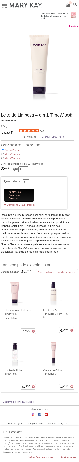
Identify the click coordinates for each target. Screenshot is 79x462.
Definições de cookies (40, 457)
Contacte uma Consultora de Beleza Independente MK (54, 15)
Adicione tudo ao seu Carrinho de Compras (57, 272)
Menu (4, 4)
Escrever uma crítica (53, 136)
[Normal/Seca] (39, 66)
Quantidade (12, 181)
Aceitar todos (68, 457)
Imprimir (73, 26)
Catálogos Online (34, 423)
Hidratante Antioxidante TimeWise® (18, 312)
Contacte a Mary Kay (57, 423)
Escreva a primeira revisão (18, 401)
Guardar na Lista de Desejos (21, 205)
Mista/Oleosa (12, 154)
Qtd (15, 169)
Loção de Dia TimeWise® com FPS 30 (55, 313)
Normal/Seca (12, 149)
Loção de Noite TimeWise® (13, 372)
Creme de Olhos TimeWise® (52, 372)
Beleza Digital (15, 423)
